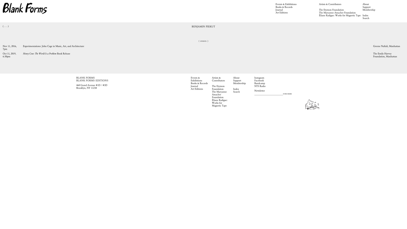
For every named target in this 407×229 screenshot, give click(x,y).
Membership (369, 9)
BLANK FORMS (85, 77)
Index (365, 15)
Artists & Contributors (330, 4)
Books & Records (284, 7)
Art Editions (282, 12)
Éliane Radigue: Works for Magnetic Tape (340, 15)
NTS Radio (260, 86)
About (366, 4)
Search (366, 18)
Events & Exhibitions (286, 4)
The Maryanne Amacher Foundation (337, 12)
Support (367, 7)
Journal (279, 9)
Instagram (259, 77)
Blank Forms (25, 8)
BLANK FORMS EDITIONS (92, 80)
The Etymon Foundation (331, 9)
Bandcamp (259, 83)
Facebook (259, 80)
